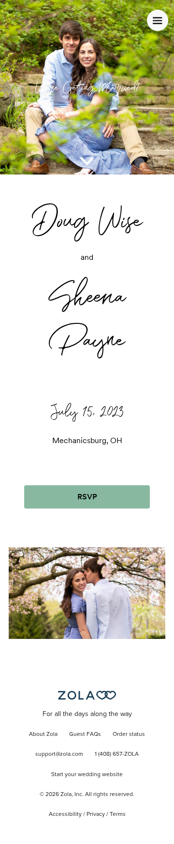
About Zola (43, 734)
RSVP (87, 496)
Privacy (96, 814)
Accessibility (65, 814)
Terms (118, 814)
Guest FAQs (85, 734)
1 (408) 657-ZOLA (117, 754)
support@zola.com (59, 754)
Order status (129, 734)
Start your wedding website (87, 775)
